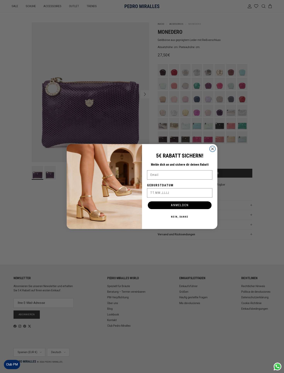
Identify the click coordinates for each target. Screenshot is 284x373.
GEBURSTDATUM (160, 185)
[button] (277, 358)
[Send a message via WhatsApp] (277, 366)
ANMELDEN (180, 205)
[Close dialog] (212, 149)
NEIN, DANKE (179, 216)
